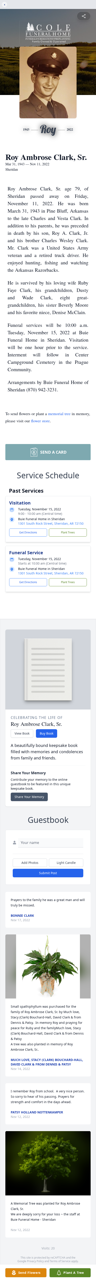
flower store (40, 420)
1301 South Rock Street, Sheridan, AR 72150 (50, 523)
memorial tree (59, 413)
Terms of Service (60, 1261)
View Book (22, 733)
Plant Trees (68, 532)
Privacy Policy (35, 1261)
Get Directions (28, 532)
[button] (48, 966)
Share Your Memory (29, 797)
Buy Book (46, 733)
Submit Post (48, 873)
